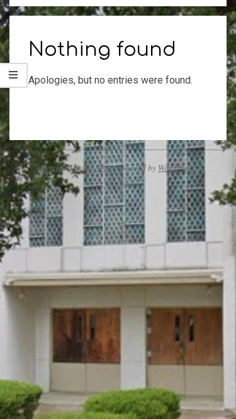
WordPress (176, 167)
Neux (104, 167)
